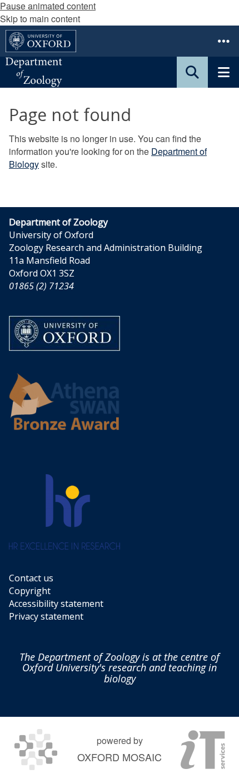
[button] (223, 41)
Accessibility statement (56, 603)
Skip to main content (40, 18)
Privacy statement (46, 616)
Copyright (30, 591)
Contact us (31, 578)
